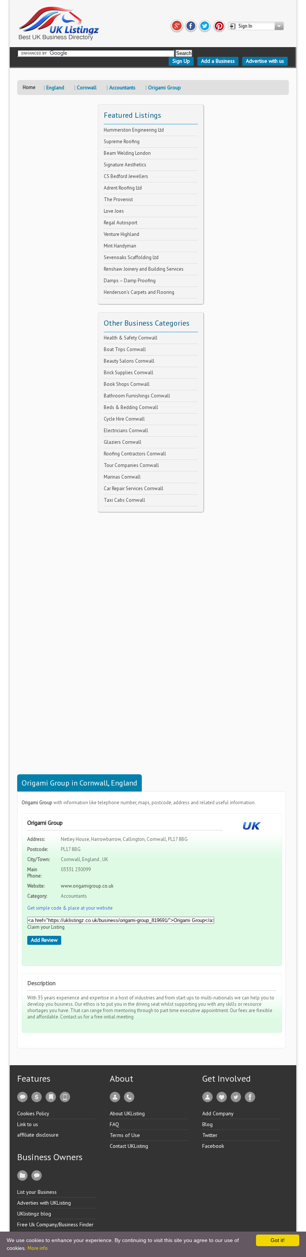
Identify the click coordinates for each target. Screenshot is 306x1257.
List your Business (37, 1192)
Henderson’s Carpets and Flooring (139, 292)
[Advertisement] (154, 625)
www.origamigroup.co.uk (87, 886)
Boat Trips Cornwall (125, 349)
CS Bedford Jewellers (126, 176)
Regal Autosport (120, 222)
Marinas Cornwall (122, 477)
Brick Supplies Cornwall (128, 372)
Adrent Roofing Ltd (123, 188)
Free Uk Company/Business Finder (55, 1224)
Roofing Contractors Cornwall (135, 454)
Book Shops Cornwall (127, 384)
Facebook (213, 1146)
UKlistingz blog (34, 1213)
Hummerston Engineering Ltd (134, 130)
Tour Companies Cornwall (131, 465)
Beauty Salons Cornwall (129, 361)
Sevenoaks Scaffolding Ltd (131, 257)
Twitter (210, 1135)
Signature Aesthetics (125, 165)
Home (29, 87)
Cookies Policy (33, 1113)
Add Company (218, 1113)
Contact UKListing (129, 1146)
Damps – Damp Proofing (130, 280)
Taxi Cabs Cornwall (124, 500)
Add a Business (218, 61)
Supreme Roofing (122, 141)
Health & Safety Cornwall (130, 338)
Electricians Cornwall (126, 430)
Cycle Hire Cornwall (124, 419)
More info (38, 1248)
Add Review (44, 940)
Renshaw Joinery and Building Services (144, 269)
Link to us (27, 1124)
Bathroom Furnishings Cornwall (137, 396)
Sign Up (181, 61)
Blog (207, 1124)
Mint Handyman (120, 246)
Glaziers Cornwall (122, 442)
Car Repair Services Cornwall (133, 488)
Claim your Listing (46, 927)
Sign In (245, 26)
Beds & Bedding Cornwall (131, 407)
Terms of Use (125, 1135)
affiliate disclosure (38, 1134)
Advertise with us (265, 61)
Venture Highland (121, 234)
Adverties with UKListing (44, 1202)
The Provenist (118, 199)
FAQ (114, 1124)
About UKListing (127, 1113)
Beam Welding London (127, 153)
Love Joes (114, 211)
